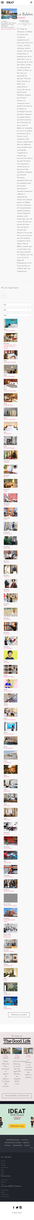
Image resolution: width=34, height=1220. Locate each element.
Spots (2, 1169)
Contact (7, 1145)
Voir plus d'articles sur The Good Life (17, 1096)
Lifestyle (3, 1161)
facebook (13, 1207)
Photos (2, 1174)
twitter (17, 1207)
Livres (2, 1184)
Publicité (26, 1143)
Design (3, 1163)
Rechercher (31, 2)
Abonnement (17, 1145)
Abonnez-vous (17, 1126)
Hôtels (5, 1058)
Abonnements (4, 1180)
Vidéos (2, 1171)
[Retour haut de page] (31, 1148)
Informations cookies (13, 1143)
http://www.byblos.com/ (8, 29)
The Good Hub (4, 1194)
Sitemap (27, 1145)
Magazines (3, 1182)
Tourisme (3, 1165)
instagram (20, 1207)
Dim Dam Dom (5, 1196)
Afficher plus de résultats (19, 1015)
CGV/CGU (25, 1140)
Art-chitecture (4, 1167)
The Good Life (4, 1190)
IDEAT (2, 1192)
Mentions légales (13, 1140)
